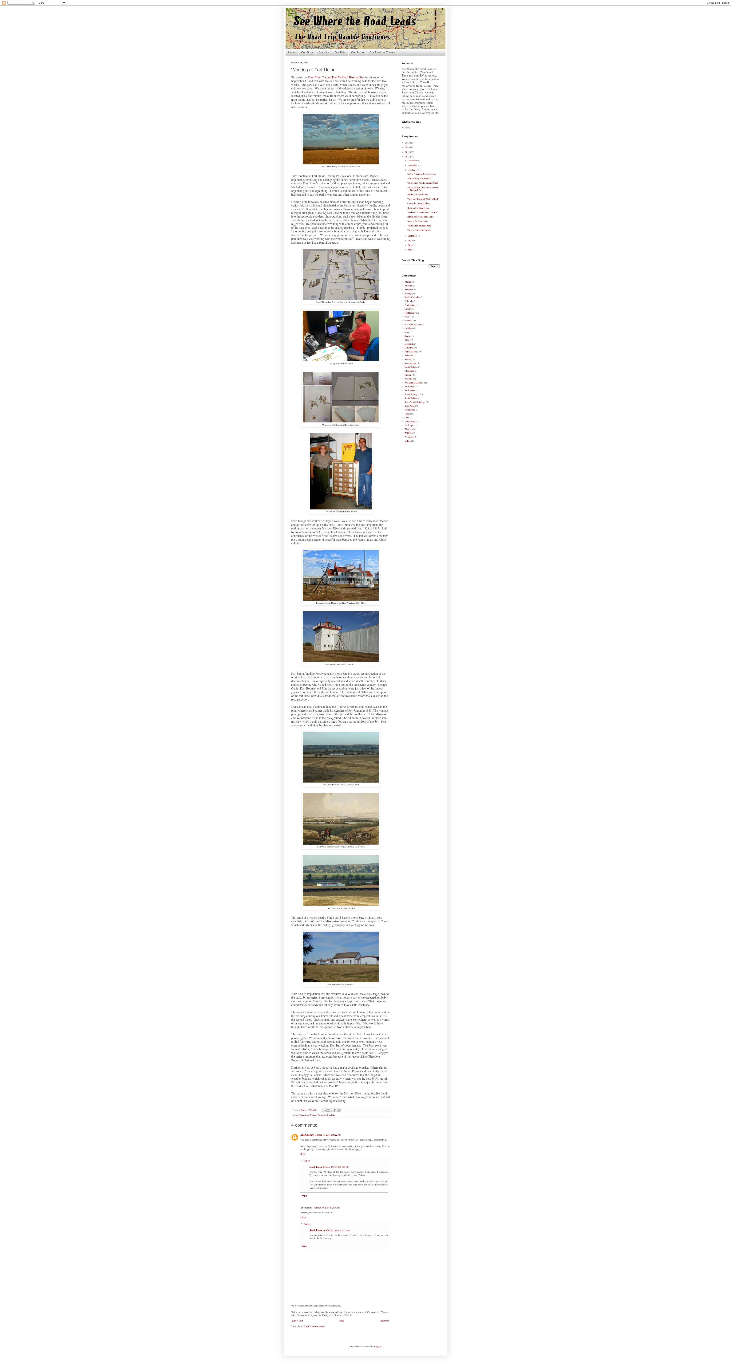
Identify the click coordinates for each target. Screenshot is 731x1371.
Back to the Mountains (417, 221)
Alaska (408, 281)
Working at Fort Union (417, 194)
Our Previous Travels (382, 52)
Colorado (409, 300)
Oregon (408, 374)
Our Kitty (323, 52)
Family (408, 308)
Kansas (408, 335)
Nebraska (409, 355)
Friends (408, 320)
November (413, 165)
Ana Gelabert (307, 1134)
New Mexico (410, 363)
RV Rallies (409, 386)
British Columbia (412, 297)
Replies (307, 1160)
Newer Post (297, 1320)
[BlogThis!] (328, 1110)
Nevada (408, 359)
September (413, 235)
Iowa (407, 332)
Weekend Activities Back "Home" (422, 212)
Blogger (377, 1346)
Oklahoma (409, 370)
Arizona (408, 285)
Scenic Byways (411, 394)
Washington (410, 425)
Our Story (307, 52)
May (410, 249)
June (410, 244)
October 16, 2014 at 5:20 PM (336, 1166)
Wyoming (409, 436)
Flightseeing (410, 312)
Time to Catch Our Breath (419, 230)
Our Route (357, 52)
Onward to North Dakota (418, 203)
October (412, 169)
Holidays (409, 328)
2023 (407, 147)
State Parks (410, 405)
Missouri (409, 343)
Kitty (407, 339)
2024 (407, 142)
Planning (409, 378)
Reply (303, 1153)
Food (407, 316)
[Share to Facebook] (335, 1110)
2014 (407, 156)
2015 (407, 151)
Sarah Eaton (316, 1167)
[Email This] (324, 1110)
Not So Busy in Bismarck (419, 178)
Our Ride (340, 52)
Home (291, 52)
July (410, 240)
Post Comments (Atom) (314, 1326)
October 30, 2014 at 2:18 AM (327, 1207)
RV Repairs (410, 390)
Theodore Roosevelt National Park (422, 198)
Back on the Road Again (418, 207)
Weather (408, 428)
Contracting (304, 1115)
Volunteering (410, 421)
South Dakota (411, 397)
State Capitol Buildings (415, 401)
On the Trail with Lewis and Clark (422, 182)
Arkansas (409, 289)
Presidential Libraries (414, 382)
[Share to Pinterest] (339, 1110)
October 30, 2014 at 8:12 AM (336, 1230)
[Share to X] (331, 1110)
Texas (407, 413)
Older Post (384, 1320)
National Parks (316, 1115)
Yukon (408, 440)
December (412, 160)
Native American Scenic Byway (421, 173)
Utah (407, 417)
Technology (410, 409)
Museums (409, 347)
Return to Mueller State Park (420, 216)
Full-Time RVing (412, 324)
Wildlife (408, 432)
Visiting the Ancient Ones (419, 225)
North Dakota (329, 1115)
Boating (408, 293)
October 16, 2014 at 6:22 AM (328, 1134)
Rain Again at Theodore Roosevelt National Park (422, 188)
